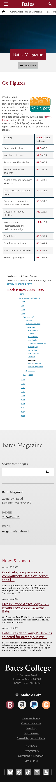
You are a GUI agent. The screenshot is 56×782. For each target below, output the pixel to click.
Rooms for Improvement (35, 366)
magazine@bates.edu (16, 531)
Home (21, 294)
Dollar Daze (31, 356)
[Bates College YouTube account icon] (46, 772)
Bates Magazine (28, 54)
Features (29, 320)
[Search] (48, 471)
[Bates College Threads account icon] (19, 772)
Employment (31, 733)
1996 (23, 412)
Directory (31, 728)
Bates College (28, 668)
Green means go (33, 330)
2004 (23, 379)
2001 (23, 392)
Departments (30, 371)
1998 (23, 404)
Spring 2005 (28, 375)
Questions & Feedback (31, 755)
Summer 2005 (28, 317)
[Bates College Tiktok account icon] (28, 772)
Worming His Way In (34, 363)
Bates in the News (33, 353)
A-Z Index (31, 745)
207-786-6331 (11, 517)
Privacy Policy (31, 750)
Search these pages (15, 464)
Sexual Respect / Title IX (31, 738)
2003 (23, 383)
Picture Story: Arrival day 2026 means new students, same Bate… (25, 607)
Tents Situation (32, 340)
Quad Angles (30, 327)
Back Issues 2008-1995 (29, 298)
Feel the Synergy (33, 347)
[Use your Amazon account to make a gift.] (22, 705)
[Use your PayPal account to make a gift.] (34, 705)
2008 (23, 302)
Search (50, 4)
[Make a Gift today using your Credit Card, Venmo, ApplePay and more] (10, 705)
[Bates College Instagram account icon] (37, 772)
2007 (23, 306)
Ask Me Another (33, 337)
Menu (6, 4)
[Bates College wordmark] (28, 4)
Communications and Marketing (26, 11)
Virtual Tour (31, 760)
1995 (23, 416)
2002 (23, 388)
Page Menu (30, 65)
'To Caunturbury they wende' (37, 343)
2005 (23, 314)
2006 (23, 310)
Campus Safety (31, 718)
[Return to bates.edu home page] (5, 11)
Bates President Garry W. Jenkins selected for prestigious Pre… (27, 635)
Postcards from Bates (33, 324)
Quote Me (31, 333)
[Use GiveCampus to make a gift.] (46, 705)
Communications (31, 723)
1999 (23, 400)
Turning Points (32, 350)
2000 (23, 396)
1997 (23, 408)
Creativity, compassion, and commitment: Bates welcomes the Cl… (25, 576)
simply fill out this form (19, 283)
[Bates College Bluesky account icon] (10, 772)
